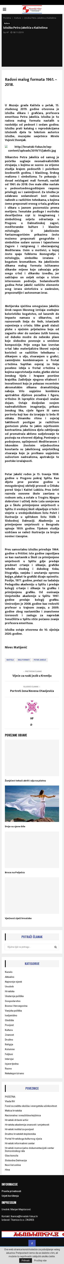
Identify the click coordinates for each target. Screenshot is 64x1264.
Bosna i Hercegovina (16, 1006)
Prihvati (26, 1260)
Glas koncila (11, 1155)
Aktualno (9, 977)
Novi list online (13, 1165)
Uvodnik (9, 986)
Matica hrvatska (13, 1110)
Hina (7, 1169)
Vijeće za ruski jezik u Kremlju (32, 675)
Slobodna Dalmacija (16, 1160)
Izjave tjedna (12, 1063)
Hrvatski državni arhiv (16, 1120)
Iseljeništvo (11, 1015)
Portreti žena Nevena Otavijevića (32, 691)
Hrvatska (9, 991)
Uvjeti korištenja (10, 1196)
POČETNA (10, 1096)
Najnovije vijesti (13, 981)
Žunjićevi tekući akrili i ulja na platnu (25, 781)
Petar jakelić (40, 660)
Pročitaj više (40, 1260)
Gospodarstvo (13, 1001)
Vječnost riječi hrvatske (18, 918)
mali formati (24, 660)
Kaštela (10, 660)
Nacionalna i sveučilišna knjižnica (23, 1115)
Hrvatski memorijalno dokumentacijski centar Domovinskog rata (29, 1149)
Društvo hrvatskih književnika (20, 1134)
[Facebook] (32, 1243)
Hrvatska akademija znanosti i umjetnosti (27, 1124)
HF (7, 32)
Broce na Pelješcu (15, 872)
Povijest (9, 1025)
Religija (9, 1044)
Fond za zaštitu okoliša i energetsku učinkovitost (31, 1106)
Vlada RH (10, 1101)
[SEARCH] (55, 947)
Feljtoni (9, 1054)
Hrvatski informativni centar (20, 1143)
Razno (8, 1068)
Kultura (7, 23)
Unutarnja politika (14, 996)
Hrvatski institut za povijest (19, 1129)
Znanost (9, 1035)
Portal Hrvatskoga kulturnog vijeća (23, 1138)
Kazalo (8, 972)
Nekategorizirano (14, 1073)
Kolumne (10, 1049)
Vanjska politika (13, 1010)
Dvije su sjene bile (15, 826)
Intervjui (9, 1059)
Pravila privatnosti (11, 1191)
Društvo (9, 1039)
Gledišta (9, 1020)
